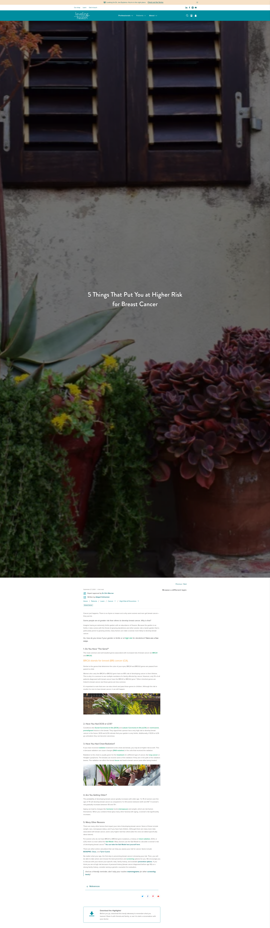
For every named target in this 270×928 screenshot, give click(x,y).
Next (185, 584)
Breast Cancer (88, 605)
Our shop (77, 7)
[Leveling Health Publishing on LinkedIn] (186, 8)
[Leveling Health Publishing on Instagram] (193, 8)
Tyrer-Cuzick (105, 851)
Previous (179, 584)
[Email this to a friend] (158, 896)
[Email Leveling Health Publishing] (196, 8)
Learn (84, 7)
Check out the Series (155, 2)
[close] (197, 2)
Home (85, 601)
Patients (139, 15)
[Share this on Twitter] (142, 896)
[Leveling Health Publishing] (82, 15)
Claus (94, 851)
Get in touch (93, 7)
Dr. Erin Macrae (108, 593)
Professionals (124, 15)
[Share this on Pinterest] (153, 896)
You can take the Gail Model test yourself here (122, 844)
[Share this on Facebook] (148, 896)
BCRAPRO (87, 851)
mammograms (133, 871)
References (94, 886)
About (152, 15)
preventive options (145, 861)
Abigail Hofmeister (103, 597)
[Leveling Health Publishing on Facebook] (189, 8)
